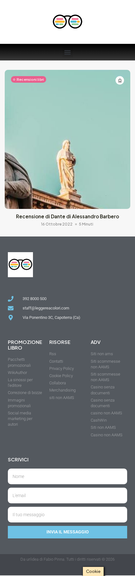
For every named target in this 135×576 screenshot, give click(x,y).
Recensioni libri (30, 79)
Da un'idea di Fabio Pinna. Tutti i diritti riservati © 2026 (67, 559)
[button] (67, 52)
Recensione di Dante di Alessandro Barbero (67, 216)
